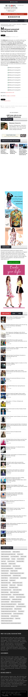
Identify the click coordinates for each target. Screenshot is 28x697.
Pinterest (13, 17)
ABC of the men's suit (21, 676)
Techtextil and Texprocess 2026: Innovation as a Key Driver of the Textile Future (16, 516)
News (10, 24)
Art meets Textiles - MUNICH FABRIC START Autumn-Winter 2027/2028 (16, 348)
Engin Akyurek (14, 570)
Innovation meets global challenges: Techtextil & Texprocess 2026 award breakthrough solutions (14, 494)
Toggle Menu (14, 2)
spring (2, 107)
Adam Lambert (16, 551)
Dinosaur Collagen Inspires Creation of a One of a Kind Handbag (16, 363)
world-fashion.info (10, 92)
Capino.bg (17, 618)
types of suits (4, 580)
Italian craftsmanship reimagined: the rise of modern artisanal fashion (16, 524)
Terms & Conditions (17, 694)
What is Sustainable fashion (7, 606)
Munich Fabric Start (20, 597)
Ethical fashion (18, 609)
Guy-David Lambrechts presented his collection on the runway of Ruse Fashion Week (15, 463)
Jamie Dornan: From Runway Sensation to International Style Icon (15, 356)
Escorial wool (4, 597)
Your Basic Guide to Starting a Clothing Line (4, 151)
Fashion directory (18, 638)
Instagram (17, 17)
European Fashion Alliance (7, 618)
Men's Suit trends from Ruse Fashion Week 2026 (16, 409)
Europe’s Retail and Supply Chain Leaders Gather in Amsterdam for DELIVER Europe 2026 (16, 394)
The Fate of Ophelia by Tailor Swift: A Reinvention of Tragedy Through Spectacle (16, 539)
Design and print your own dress (8, 611)
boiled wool (12, 580)
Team (10, 694)
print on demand (5, 601)
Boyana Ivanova (6, 36)
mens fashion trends (6, 575)
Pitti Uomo (20, 585)
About (6, 694)
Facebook (9, 17)
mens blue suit (16, 566)
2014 (10, 107)
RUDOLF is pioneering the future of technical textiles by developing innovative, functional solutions (16, 425)
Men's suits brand (14, 592)
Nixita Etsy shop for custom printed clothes (11, 623)
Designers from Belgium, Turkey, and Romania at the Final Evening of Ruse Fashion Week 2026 (16, 486)
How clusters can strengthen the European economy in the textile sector (23, 152)
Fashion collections (17, 24)
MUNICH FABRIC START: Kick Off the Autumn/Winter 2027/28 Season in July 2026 (16, 371)
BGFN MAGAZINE (4, 24)
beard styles (21, 604)
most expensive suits (6, 589)
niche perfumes (14, 616)
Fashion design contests (6, 609)
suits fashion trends (20, 606)
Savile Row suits (16, 575)
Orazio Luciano (11, 561)
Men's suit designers (9, 658)
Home (2, 694)
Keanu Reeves (4, 573)
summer (6, 107)
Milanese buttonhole (6, 566)
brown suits (20, 554)
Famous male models (6, 594)
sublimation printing (16, 599)
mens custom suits (14, 578)
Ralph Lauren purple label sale (8, 554)
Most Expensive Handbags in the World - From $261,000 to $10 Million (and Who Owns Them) (16, 333)
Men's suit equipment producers (8, 661)
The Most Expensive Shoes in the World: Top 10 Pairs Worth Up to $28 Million (16, 325)
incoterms (12, 597)
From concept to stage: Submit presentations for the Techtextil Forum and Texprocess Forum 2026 (16, 532)
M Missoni (7, 106)
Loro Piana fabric (15, 556)
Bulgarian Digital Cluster (15, 693)
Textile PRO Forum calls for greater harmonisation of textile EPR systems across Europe (16, 341)
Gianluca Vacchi (5, 570)
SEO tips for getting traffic (7, 568)
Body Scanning (4, 592)
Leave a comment (11, 95)
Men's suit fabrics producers (20, 659)
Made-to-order (13, 676)
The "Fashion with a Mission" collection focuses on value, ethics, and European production (15, 471)
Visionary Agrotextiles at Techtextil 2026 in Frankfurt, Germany (16, 455)
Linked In (15, 17)
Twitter (11, 17)
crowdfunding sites (5, 599)
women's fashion (22, 106)
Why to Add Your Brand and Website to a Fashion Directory (15, 501)
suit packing (23, 578)
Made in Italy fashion (16, 601)
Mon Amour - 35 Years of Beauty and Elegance (14, 401)
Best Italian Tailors (13, 587)
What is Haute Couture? (6, 620)
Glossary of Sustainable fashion (8, 604)
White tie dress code (17, 582)
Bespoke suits (14, 686)
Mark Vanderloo (5, 556)
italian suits (4, 563)
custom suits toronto (6, 551)
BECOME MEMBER (14, 112)
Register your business (14, 262)
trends (13, 107)
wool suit (3, 561)
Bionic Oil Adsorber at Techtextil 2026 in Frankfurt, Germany (15, 447)
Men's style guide (9, 638)
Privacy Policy (5, 695)
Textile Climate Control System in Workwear (16, 416)
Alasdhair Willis (20, 561)
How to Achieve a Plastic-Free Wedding (13, 151)
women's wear (14, 106)
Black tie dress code (5, 582)
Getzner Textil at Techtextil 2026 (13, 431)
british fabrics (4, 578)
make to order (12, 563)
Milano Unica (4, 587)
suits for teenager (5, 559)
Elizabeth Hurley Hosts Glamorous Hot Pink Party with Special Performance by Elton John (16, 440)
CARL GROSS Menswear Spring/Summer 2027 (15, 386)
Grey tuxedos (4, 585)
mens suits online (17, 589)
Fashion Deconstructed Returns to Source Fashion (15, 378)
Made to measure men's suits (17, 573)
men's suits (12, 637)
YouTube (19, 17)
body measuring (5, 616)
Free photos (21, 611)
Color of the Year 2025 (6, 613)
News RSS (8, 693)
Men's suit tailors (15, 657)
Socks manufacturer (18, 613)
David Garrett (18, 568)
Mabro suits (12, 585)
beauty (13, 559)
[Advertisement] (14, 171)
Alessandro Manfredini (18, 594)
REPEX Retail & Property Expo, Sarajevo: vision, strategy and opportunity (15, 508)
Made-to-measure (5, 676)
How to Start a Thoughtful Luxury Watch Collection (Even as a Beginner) (15, 317)
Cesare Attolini (20, 559)
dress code (23, 556)
